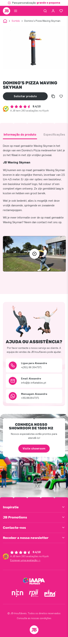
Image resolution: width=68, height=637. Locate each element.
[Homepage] (6, 10)
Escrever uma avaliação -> (25, 560)
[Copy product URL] (53, 96)
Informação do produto (20, 134)
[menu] (16, 11)
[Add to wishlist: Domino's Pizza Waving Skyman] (61, 96)
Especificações (54, 134)
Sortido (16, 20)
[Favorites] (61, 11)
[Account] (53, 11)
